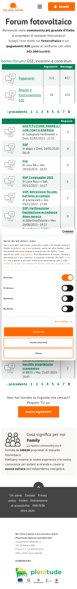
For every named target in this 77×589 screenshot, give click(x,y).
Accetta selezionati (38, 343)
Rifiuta (39, 353)
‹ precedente (17, 111)
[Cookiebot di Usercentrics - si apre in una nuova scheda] (56, 232)
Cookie (23, 500)
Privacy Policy (32, 266)
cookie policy (26, 254)
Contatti (30, 495)
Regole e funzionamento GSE (30, 95)
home (6, 60)
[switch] (68, 288)
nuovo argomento (38, 412)
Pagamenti (26, 78)
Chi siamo (16, 495)
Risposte (66, 121)
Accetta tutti (38, 332)
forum (18, 60)
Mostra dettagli (62, 321)
